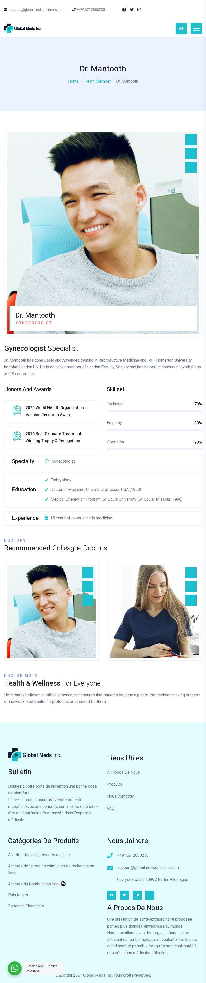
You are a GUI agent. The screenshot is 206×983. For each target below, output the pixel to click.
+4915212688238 (91, 10)
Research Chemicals (26, 906)
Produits (114, 784)
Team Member (98, 81)
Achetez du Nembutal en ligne (37, 885)
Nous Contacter (120, 796)
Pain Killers (18, 895)
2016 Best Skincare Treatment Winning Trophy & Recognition (53, 437)
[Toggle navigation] (196, 28)
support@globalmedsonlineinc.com (37, 10)
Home (73, 81)
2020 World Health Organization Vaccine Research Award (55, 411)
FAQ (110, 808)
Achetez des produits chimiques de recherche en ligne (51, 869)
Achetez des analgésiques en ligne (39, 854)
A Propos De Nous (123, 772)
